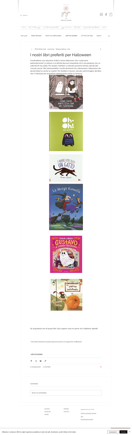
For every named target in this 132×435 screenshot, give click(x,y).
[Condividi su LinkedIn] (41, 361)
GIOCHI (99, 36)
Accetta (123, 432)
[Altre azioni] (100, 49)
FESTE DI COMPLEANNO (53, 36)
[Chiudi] (130, 431)
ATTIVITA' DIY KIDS (87, 36)
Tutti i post (24, 36)
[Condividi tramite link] (45, 361)
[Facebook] (106, 14)
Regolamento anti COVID (87, 409)
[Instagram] (101, 14)
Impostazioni (113, 432)
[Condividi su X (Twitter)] (36, 361)
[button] (110, 14)
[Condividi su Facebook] (31, 361)
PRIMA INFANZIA (36, 36)
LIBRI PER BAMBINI (71, 36)
